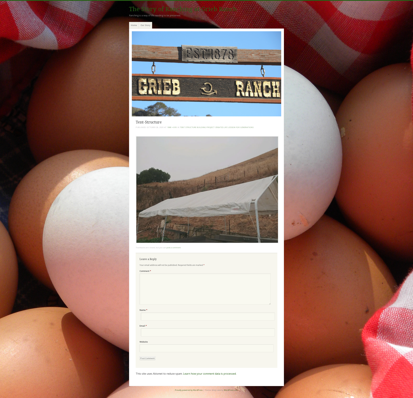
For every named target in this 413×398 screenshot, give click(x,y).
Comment (145, 271)
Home (134, 25)
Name (143, 310)
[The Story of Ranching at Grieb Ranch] (206, 73)
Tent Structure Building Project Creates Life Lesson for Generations (216, 127)
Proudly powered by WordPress (188, 390)
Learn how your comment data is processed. (209, 373)
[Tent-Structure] (207, 242)
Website (144, 341)
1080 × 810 (172, 127)
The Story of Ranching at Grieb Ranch (183, 9)
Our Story (145, 25)
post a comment (173, 247)
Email (143, 325)
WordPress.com (231, 390)
